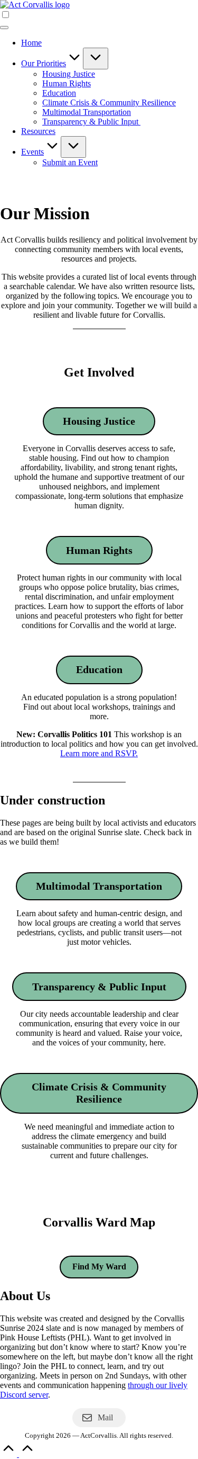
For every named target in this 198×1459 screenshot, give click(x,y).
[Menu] (4, 27)
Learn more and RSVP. (99, 753)
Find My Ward (99, 1266)
